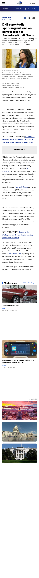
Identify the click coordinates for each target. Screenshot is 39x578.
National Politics (7, 19)
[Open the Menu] (3, 3)
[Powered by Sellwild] (34, 399)
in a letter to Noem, (14, 253)
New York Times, (21, 187)
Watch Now (33, 3)
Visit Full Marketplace (30, 283)
